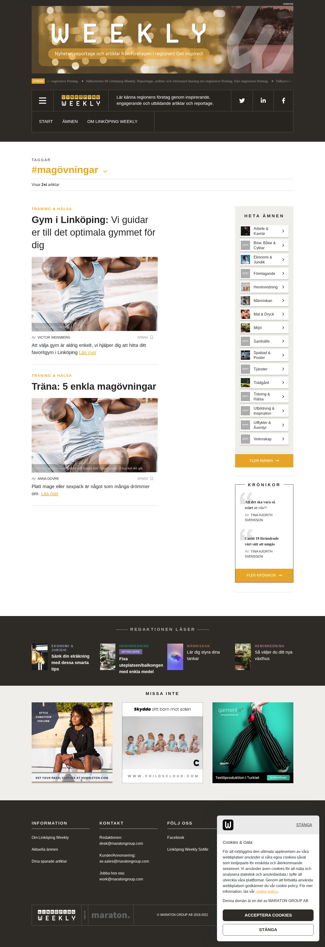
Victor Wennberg (54, 337)
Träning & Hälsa (52, 209)
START (46, 121)
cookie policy (266, 891)
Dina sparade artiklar (49, 861)
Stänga (304, 825)
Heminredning (134, 646)
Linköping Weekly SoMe (187, 849)
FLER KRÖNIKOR (261, 575)
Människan (198, 646)
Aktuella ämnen (45, 849)
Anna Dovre (48, 479)
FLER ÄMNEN (261, 461)
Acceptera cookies (268, 915)
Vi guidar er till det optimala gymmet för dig (93, 232)
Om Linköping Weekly (112, 121)
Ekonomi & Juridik (62, 648)
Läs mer (87, 352)
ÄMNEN (70, 121)
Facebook (175, 837)
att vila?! (260, 505)
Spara (142, 337)
